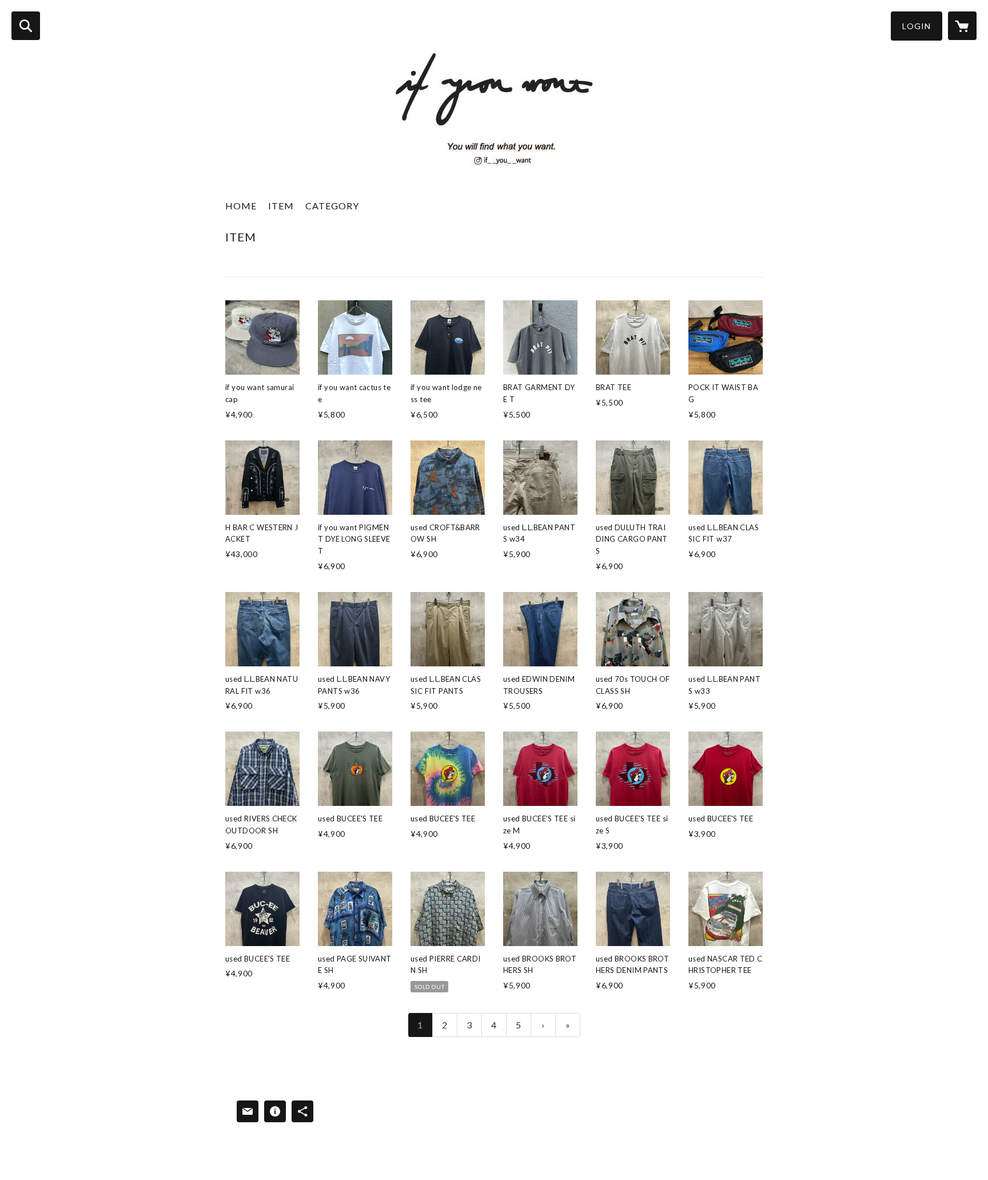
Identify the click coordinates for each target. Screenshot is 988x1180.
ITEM (281, 205)
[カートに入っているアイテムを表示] (962, 25)
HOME (241, 205)
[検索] (25, 25)
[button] (916, 26)
